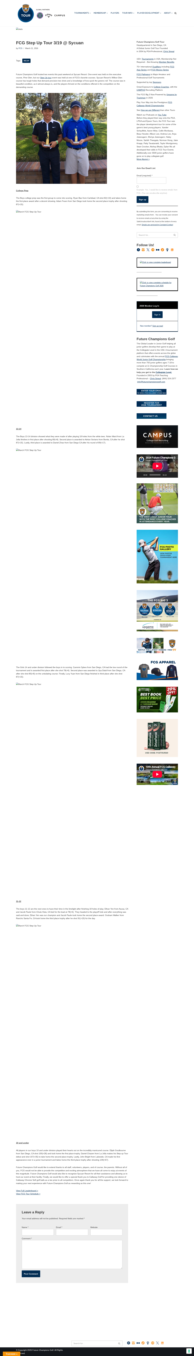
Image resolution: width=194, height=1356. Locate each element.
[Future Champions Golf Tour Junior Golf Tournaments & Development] (41, 13)
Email (59, 1227)
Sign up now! (157, 326)
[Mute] (169, 474)
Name (25, 1227)
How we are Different (150, 110)
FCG (20, 48)
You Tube (162, 115)
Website (94, 1227)
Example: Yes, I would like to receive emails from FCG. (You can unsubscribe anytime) (157, 191)
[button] (90, 13)
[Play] (140, 474)
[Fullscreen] (174, 474)
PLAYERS (115, 13)
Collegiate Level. (164, 372)
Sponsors (157, 82)
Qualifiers (156, 67)
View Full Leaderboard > (27, 1191)
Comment (27, 1238)
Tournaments (148, 59)
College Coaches (161, 87)
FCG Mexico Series (160, 70)
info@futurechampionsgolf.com (151, 382)
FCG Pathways (143, 74)
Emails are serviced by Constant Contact (157, 225)
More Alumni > (143, 159)
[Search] (175, 13)
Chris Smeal (168, 51)
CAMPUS (141, 90)
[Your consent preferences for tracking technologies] (189, 1351)
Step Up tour (46, 77)
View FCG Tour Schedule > (28, 1194)
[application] (157, 466)
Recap (26, 61)
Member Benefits (166, 62)
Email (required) (144, 175)
